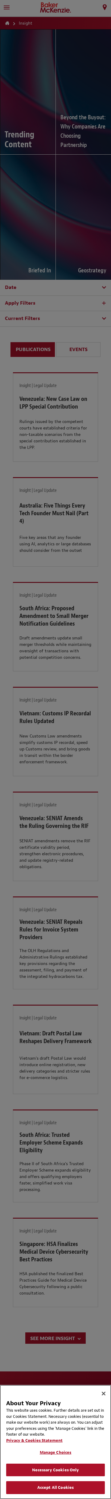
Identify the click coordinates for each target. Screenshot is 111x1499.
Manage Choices (56, 1452)
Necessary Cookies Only (55, 1470)
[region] (55, 1442)
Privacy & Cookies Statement (34, 1440)
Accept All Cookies (55, 1487)
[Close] (103, 1393)
